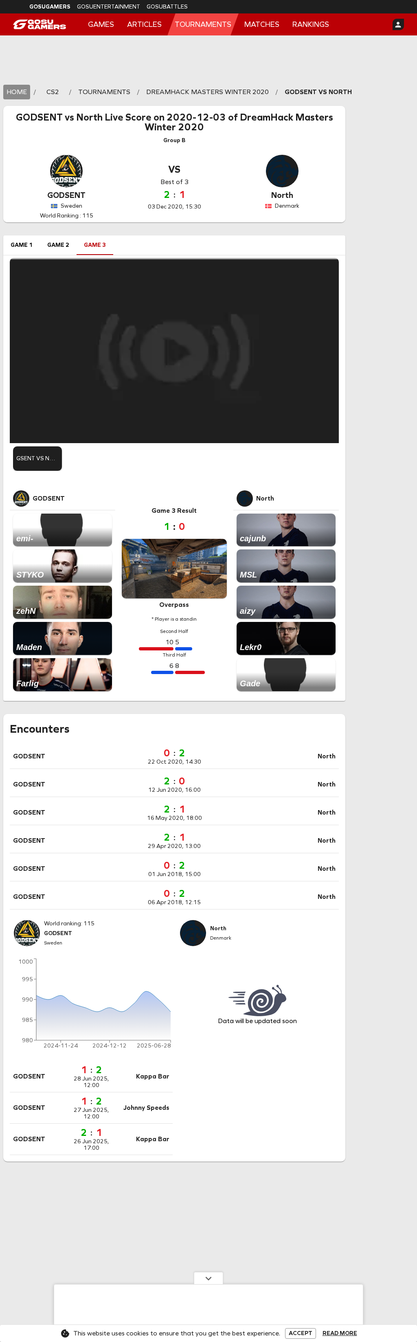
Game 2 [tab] (58, 245)
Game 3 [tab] (95, 245)
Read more (340, 1333)
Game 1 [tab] (22, 245)
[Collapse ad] (208, 1278)
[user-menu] (398, 24)
